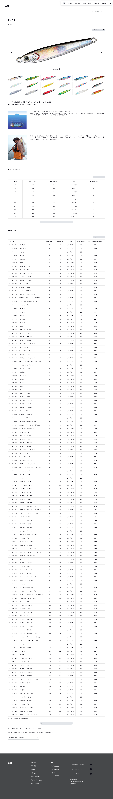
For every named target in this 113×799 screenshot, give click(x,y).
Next (101, 52)
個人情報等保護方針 (74, 779)
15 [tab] (48, 92)
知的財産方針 (73, 783)
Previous (12, 52)
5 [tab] (81, 78)
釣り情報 (33, 766)
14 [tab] (32, 92)
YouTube (56, 775)
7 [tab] (15, 85)
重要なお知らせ (35, 776)
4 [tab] (64, 78)
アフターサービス (36, 780)
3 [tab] (48, 78)
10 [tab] (64, 85)
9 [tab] (48, 85)
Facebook (56, 769)
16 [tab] (64, 92)
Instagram (56, 766)
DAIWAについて (36, 769)
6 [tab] (97, 78)
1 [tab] (15, 78)
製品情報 (97, 11)
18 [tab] (97, 92)
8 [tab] (32, 85)
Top (92, 11)
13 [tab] (15, 92)
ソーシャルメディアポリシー (76, 781)
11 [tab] (81, 85)
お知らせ (33, 773)
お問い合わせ (35, 783)
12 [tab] (97, 85)
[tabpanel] (56, 52)
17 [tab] (81, 92)
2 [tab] (32, 78)
